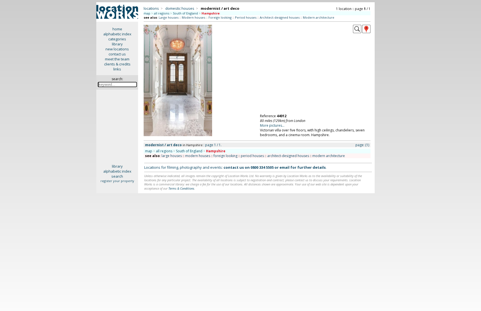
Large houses (168, 17)
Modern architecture (318, 17)
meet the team (117, 59)
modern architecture (328, 155)
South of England (185, 13)
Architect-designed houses (280, 17)
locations (151, 8)
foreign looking (225, 155)
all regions (161, 13)
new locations (117, 49)
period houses (252, 155)
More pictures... (272, 125)
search (117, 176)
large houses (171, 155)
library (117, 43)
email (284, 167)
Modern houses (193, 17)
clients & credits (117, 64)
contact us (117, 54)
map (147, 13)
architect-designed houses (288, 155)
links (117, 69)
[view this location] (357, 31)
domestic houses (179, 8)
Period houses (245, 17)
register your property (117, 181)
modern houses (197, 155)
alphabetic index (117, 33)
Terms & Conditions (181, 188)
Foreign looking (220, 17)
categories (117, 38)
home (117, 28)
